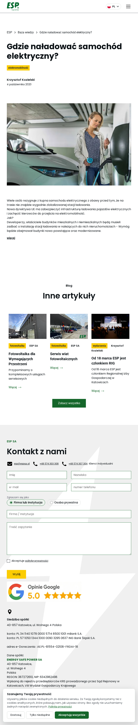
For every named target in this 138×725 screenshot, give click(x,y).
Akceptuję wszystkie (71, 715)
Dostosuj (15, 715)
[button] (127, 6)
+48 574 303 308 (49, 463)
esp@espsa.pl (22, 463)
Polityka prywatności (60, 706)
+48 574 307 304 (78, 463)
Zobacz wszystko (69, 403)
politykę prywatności (36, 560)
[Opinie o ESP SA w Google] (69, 593)
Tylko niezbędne (40, 715)
